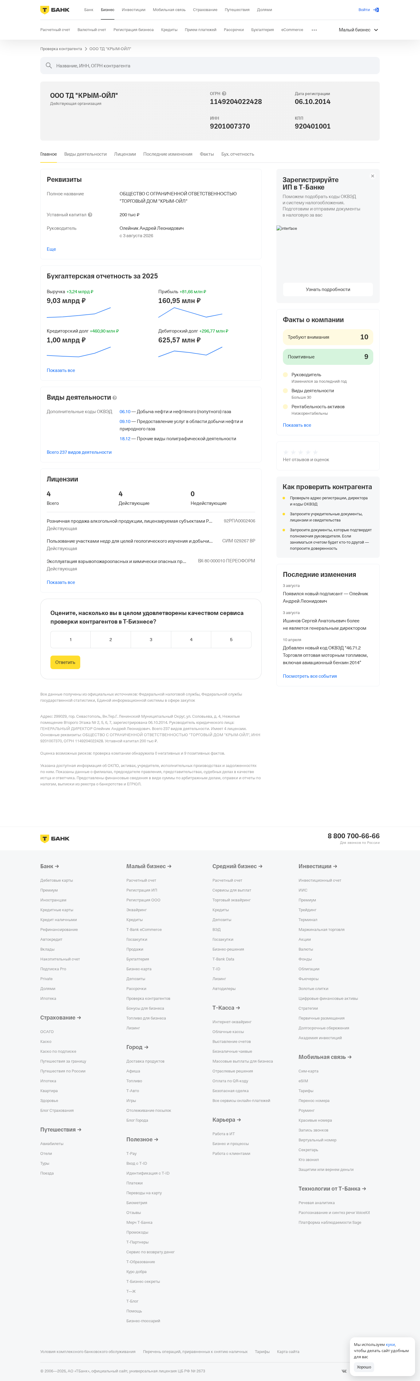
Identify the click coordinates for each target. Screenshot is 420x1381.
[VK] (344, 1371)
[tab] (48, 154)
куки (390, 1344)
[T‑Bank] (54, 10)
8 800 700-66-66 (354, 836)
